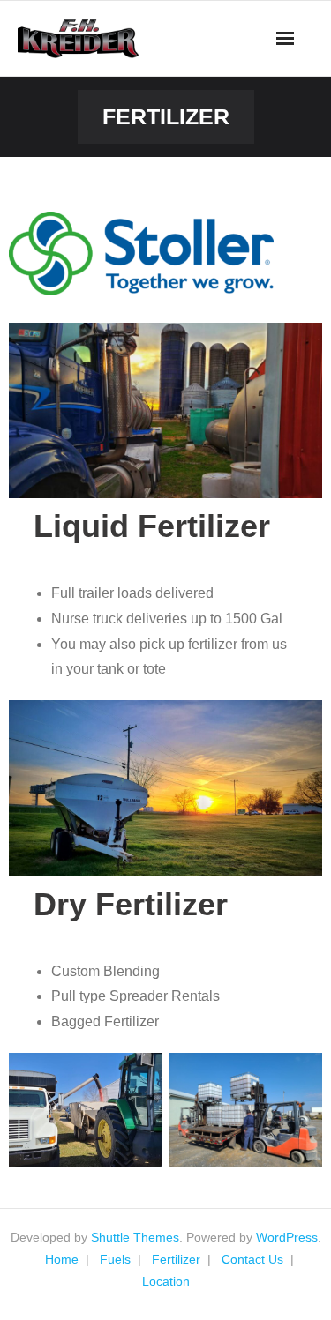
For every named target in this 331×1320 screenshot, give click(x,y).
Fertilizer (176, 1259)
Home (62, 1259)
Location (166, 1281)
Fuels (115, 1259)
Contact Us (252, 1259)
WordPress (287, 1237)
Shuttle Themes (135, 1237)
